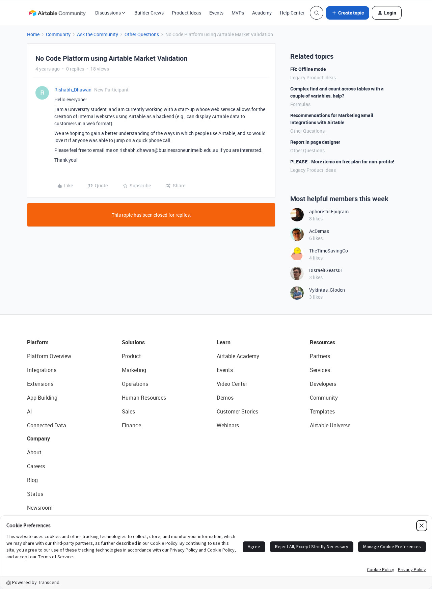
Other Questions (142, 34)
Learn (224, 342)
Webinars (228, 425)
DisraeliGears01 (326, 270)
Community (58, 34)
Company (38, 438)
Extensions (40, 383)
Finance (131, 425)
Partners (320, 356)
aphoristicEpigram (329, 211)
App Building (42, 397)
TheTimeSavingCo (328, 250)
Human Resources (144, 397)
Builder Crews (149, 12)
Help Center (292, 12)
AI (29, 411)
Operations (135, 383)
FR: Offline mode (308, 69)
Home (33, 34)
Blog (32, 480)
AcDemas (319, 231)
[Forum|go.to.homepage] (57, 13)
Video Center (232, 383)
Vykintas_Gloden (327, 290)
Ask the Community (97, 34)
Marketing (134, 370)
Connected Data (46, 425)
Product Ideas (186, 12)
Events (216, 12)
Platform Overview (49, 356)
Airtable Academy (238, 356)
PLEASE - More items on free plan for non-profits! (342, 161)
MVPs (238, 12)
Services (320, 370)
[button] (347, 13)
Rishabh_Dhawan (72, 89)
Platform (38, 342)
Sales (128, 411)
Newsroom (40, 507)
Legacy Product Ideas (313, 77)
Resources (322, 342)
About (34, 452)
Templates (322, 411)
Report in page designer (315, 142)
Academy (262, 12)
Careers (36, 466)
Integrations (41, 370)
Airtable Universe (330, 425)
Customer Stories (237, 411)
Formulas (300, 104)
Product (131, 356)
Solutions (133, 342)
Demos (225, 397)
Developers (323, 383)
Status (35, 494)
